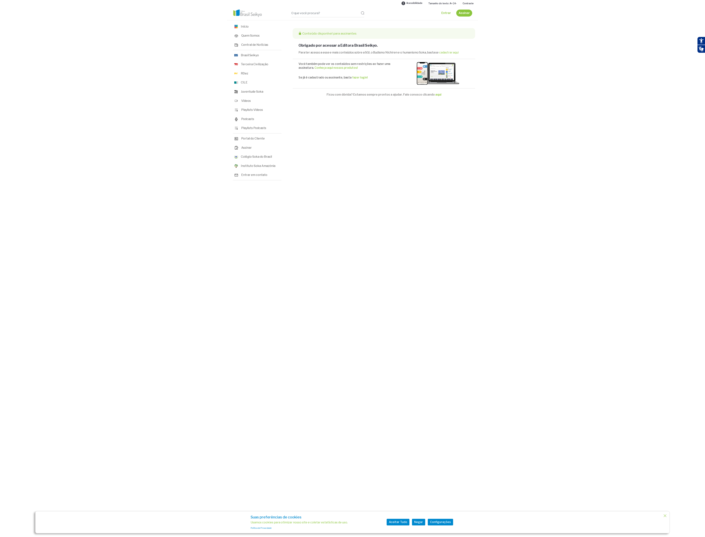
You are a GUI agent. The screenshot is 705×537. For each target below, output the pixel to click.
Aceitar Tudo (398, 522)
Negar (418, 522)
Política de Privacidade (261, 528)
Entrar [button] (446, 13)
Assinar (464, 13)
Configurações (440, 522)
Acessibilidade (414, 3)
